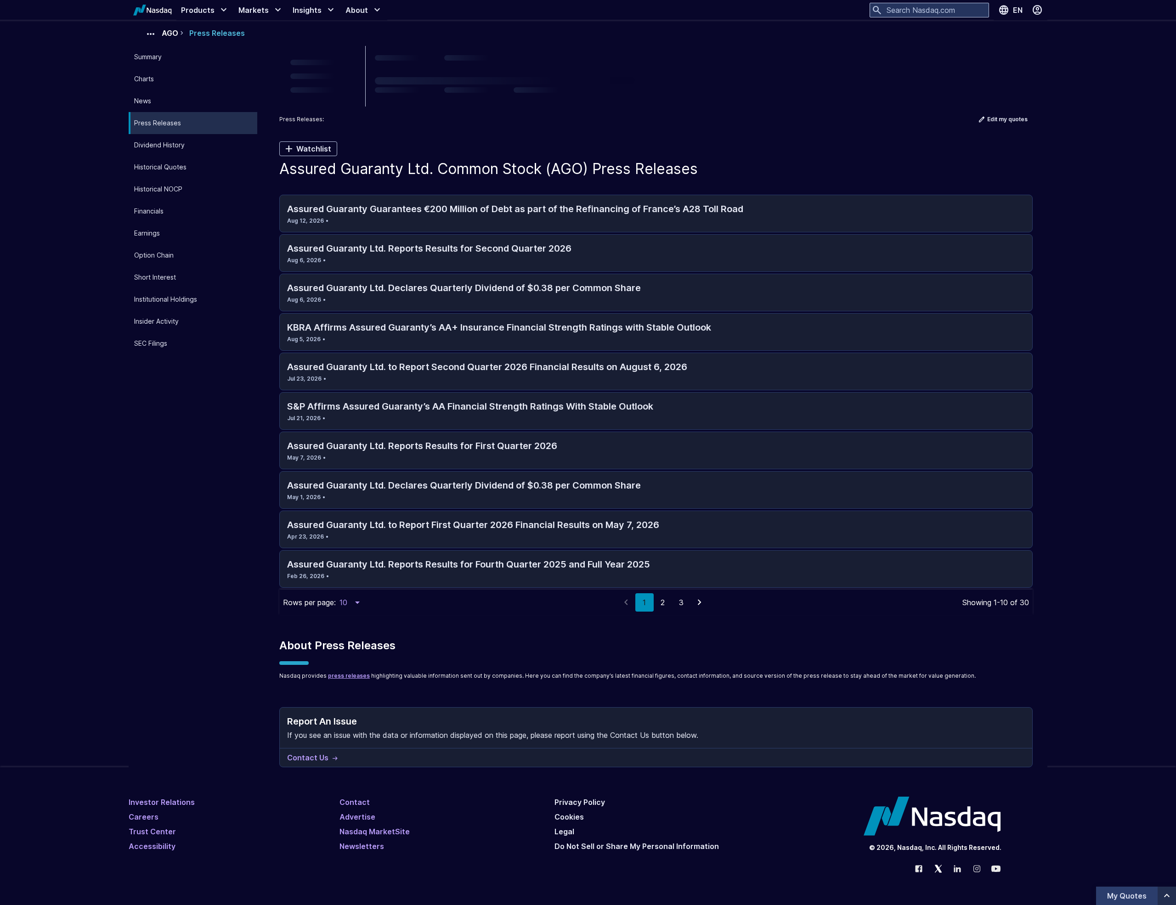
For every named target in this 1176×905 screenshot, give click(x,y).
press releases (349, 675)
